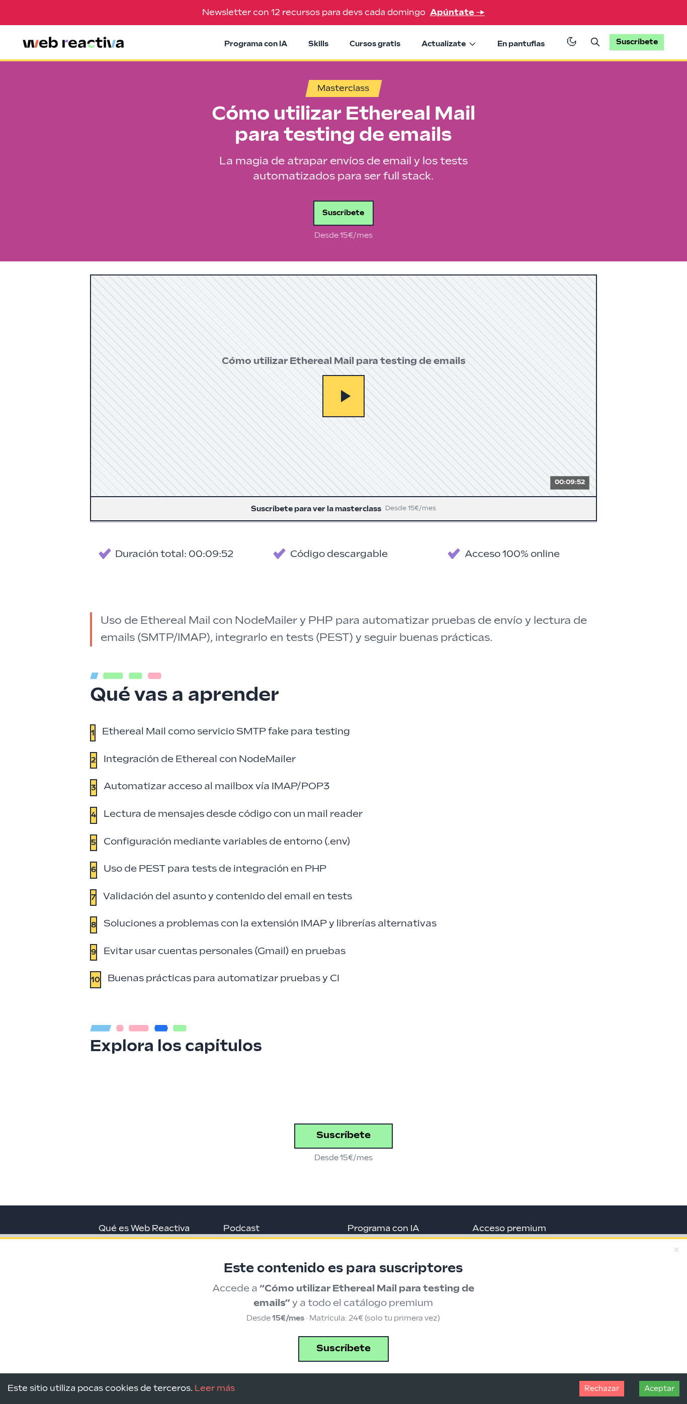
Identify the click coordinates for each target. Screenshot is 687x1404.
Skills (318, 44)
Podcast (241, 1229)
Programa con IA (255, 44)
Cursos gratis (375, 44)
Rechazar (601, 1388)
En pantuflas (521, 44)
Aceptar (659, 1388)
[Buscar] (595, 42)
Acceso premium (509, 1229)
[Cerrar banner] (676, 1250)
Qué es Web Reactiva (144, 1229)
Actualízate (443, 44)
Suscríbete (343, 213)
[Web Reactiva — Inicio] (73, 42)
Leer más (215, 1388)
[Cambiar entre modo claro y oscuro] (572, 42)
